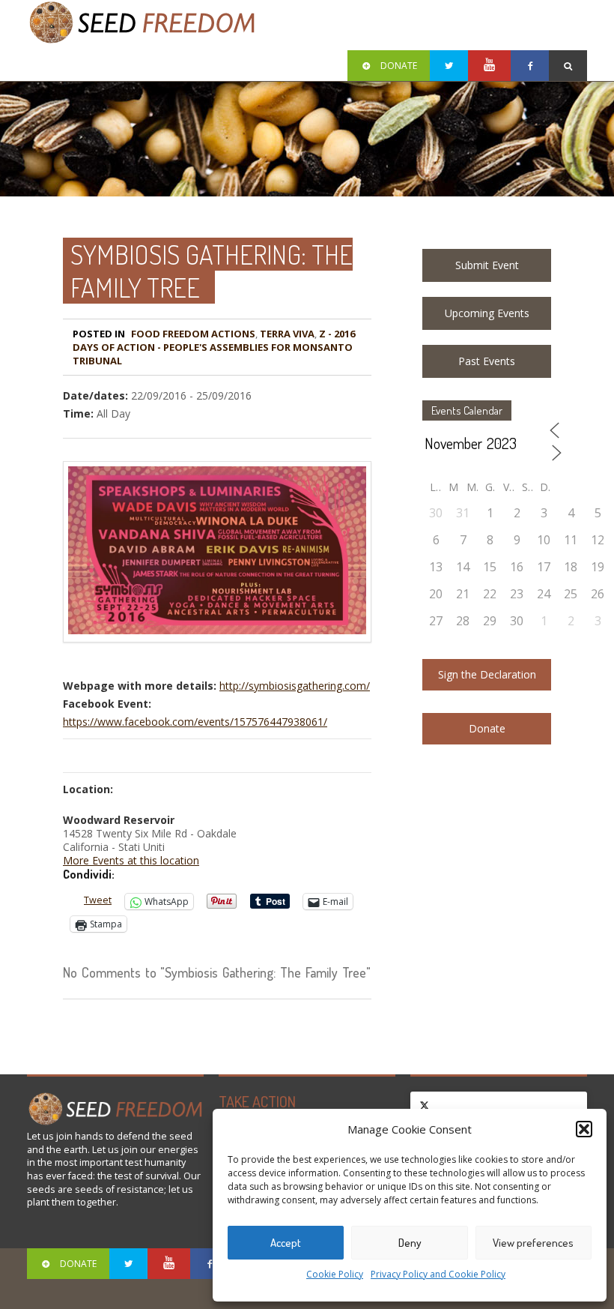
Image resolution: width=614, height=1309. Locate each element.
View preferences (533, 1243)
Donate (487, 728)
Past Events (486, 361)
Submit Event (487, 265)
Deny (410, 1243)
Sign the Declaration (487, 674)
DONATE (398, 65)
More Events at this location (131, 860)
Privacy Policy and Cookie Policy (438, 1274)
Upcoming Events (487, 313)
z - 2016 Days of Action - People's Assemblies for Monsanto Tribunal (214, 347)
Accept (285, 1243)
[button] (584, 1129)
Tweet (98, 900)
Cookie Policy (334, 1274)
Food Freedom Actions (193, 333)
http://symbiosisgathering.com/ (294, 685)
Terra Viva (287, 333)
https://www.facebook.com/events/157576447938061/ (195, 721)
